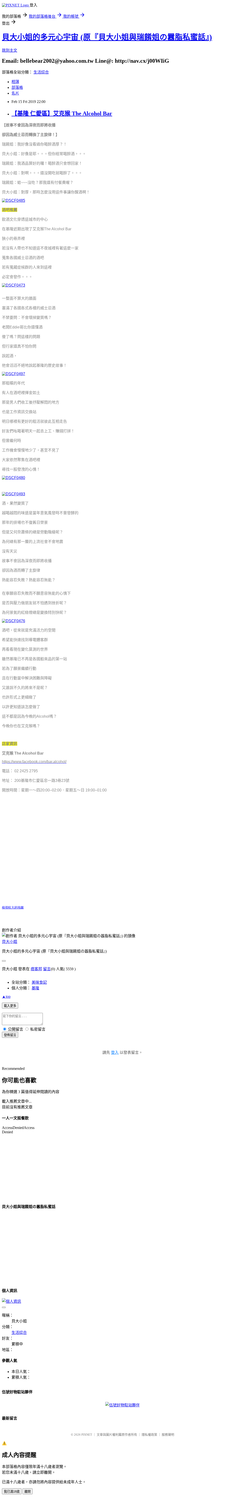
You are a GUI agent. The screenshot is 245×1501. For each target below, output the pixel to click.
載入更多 (10, 1006)
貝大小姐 (9, 942)
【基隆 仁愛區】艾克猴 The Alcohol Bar (61, 113)
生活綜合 (41, 72)
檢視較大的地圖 (13, 907)
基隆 (35, 988)
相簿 (15, 82)
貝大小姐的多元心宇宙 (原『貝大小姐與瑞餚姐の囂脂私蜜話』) (107, 37)
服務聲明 (168, 1434)
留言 (47, 969)
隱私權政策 (149, 1434)
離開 (27, 1491)
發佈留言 (10, 1035)
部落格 (17, 87)
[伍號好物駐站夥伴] (122, 1405)
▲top (6, 996)
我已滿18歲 (12, 1491)
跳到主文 (9, 50)
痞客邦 (36, 969)
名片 (15, 93)
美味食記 (39, 982)
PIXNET (86, 1434)
